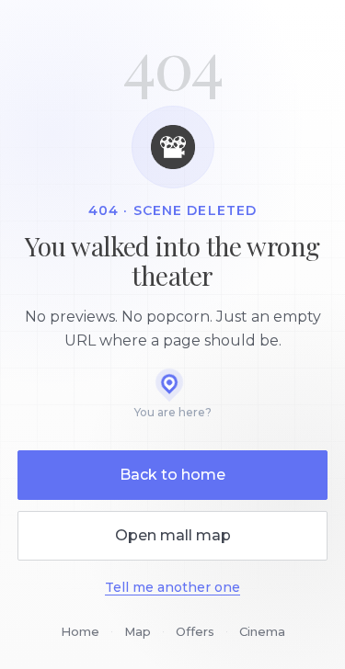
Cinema (262, 631)
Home (80, 631)
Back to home (172, 474)
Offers (195, 631)
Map (137, 631)
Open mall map (173, 535)
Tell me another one (172, 587)
